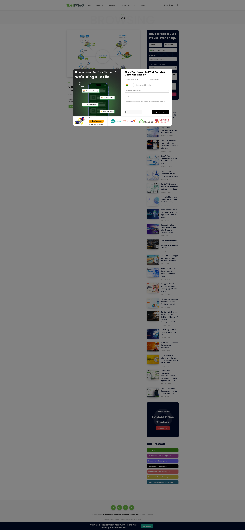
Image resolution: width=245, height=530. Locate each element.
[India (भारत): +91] (129, 85)
